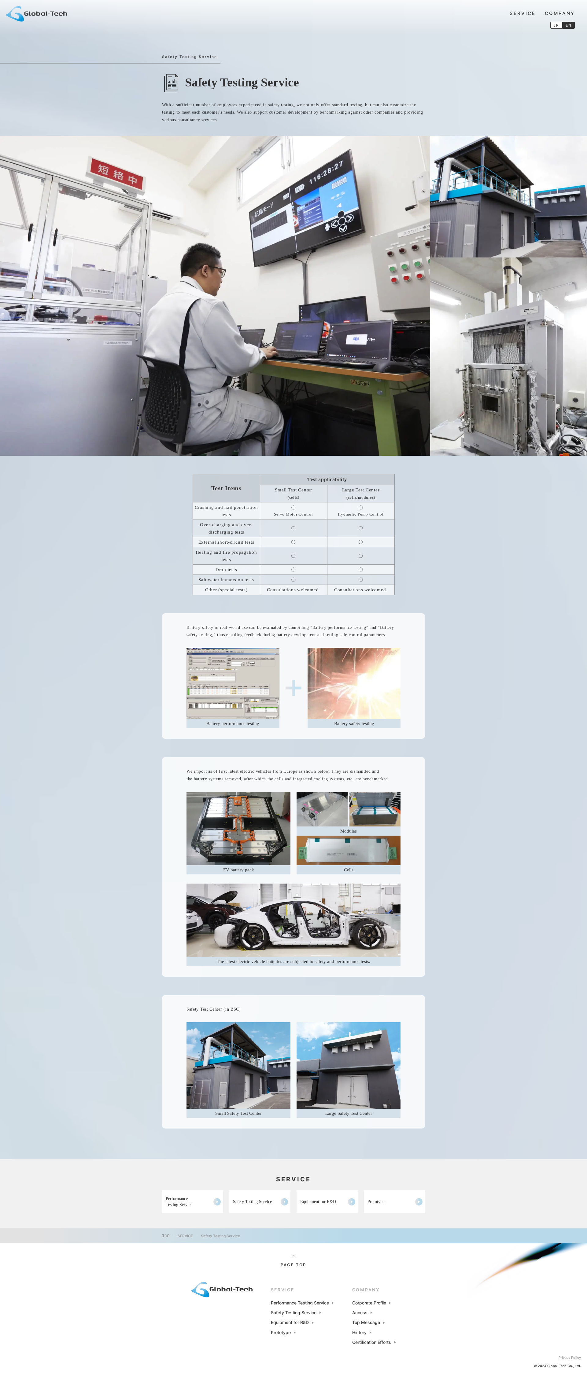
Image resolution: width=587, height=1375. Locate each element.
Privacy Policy (570, 1357)
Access (359, 1312)
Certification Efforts (371, 1342)
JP (556, 25)
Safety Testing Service (252, 1201)
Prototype (375, 1201)
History (359, 1332)
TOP (166, 1236)
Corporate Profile (369, 1302)
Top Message (366, 1322)
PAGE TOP (293, 1264)
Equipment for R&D (318, 1201)
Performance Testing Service (179, 1201)
